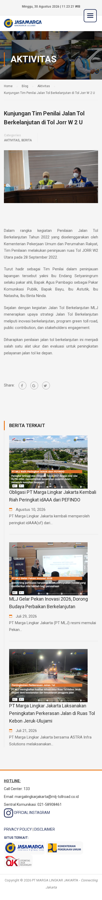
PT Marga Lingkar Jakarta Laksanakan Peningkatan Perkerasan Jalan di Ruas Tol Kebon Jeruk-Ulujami (52, 713)
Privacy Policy (18, 829)
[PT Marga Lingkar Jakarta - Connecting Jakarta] (23, 23)
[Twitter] (46, 385)
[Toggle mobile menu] (90, 15)
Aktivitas (12, 140)
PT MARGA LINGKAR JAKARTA (55, 880)
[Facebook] (22, 385)
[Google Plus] (34, 385)
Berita (26, 140)
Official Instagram (31, 812)
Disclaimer (44, 829)
